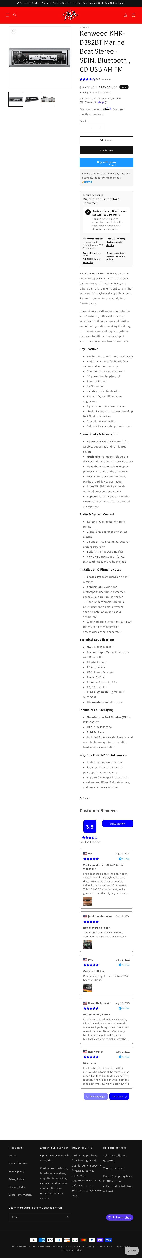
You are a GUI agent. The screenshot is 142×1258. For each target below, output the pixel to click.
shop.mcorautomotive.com (31, 1246)
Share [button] (86, 798)
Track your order (113, 1168)
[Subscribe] (67, 1217)
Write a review (117, 823)
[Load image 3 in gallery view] (48, 99)
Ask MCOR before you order (92, 260)
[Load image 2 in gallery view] (32, 99)
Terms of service (104, 1246)
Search (12, 1155)
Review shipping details (114, 243)
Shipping (84, 92)
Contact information (72, 1250)
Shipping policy (123, 1246)
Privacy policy (87, 1246)
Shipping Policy (17, 1187)
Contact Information (20, 1194)
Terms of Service (18, 1163)
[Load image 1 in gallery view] (16, 99)
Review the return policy (115, 258)
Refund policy (16, 1171)
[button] (7, 15)
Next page (117, 1096)
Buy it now (106, 150)
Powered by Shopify (53, 1246)
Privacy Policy (16, 1179)
